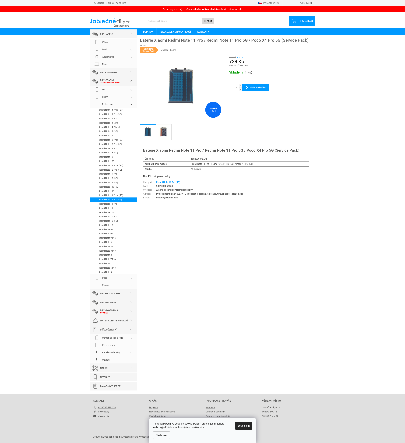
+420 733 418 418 (107, 407)
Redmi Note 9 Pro (107, 238)
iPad (104, 49)
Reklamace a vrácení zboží (162, 411)
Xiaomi (105, 285)
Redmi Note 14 (106, 135)
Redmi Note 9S (106, 233)
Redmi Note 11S (106, 191)
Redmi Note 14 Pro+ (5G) (111, 110)
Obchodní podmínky (215, 411)
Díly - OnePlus (108, 302)
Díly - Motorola (109, 310)
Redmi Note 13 (106, 157)
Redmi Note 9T (106, 229)
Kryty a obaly (108, 345)
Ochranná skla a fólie (112, 338)
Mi (103, 89)
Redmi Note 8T (106, 246)
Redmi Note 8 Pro (107, 251)
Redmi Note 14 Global (109, 127)
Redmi (105, 97)
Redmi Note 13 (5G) (108, 152)
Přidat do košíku (258, 87)
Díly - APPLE (106, 34)
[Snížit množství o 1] (240, 89)
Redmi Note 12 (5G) (108, 178)
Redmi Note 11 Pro (108, 204)
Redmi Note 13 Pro (108, 148)
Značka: (168, 50)
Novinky (105, 377)
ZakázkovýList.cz (110, 386)
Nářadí (104, 368)
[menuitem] (148, 31)
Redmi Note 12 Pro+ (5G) (111, 165)
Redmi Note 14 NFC (108, 123)
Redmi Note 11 (106, 208)
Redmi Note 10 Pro (108, 216)
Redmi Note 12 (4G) (108, 182)
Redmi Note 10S (106, 212)
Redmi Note (108, 104)
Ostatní (105, 360)
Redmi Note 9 (105, 242)
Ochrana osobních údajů (218, 416)
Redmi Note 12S (106, 161)
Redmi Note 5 (105, 272)
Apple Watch (108, 57)
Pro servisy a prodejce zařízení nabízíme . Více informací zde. (203, 9)
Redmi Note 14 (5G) (108, 131)
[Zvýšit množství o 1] (240, 86)
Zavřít (246, 102)
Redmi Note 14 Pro (108, 118)
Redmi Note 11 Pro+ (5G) (111, 195)
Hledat (208, 21)
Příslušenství (108, 329)
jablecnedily (103, 411)
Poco (104, 278)
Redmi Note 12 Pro (108, 174)
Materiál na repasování (114, 320)
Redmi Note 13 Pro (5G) (110, 144)
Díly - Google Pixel (111, 293)
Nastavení (161, 435)
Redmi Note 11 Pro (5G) (110, 199)
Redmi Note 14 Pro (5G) (110, 114)
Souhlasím (244, 425)
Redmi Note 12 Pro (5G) (110, 170)
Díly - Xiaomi (107, 80)
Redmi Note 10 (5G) (108, 221)
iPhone (105, 42)
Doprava (153, 407)
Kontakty (210, 407)
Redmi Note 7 (105, 263)
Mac (104, 64)
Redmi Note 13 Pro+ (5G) (111, 140)
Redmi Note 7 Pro (107, 259)
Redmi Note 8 (105, 255)
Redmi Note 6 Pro (107, 268)
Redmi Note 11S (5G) (109, 187)
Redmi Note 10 (106, 225)
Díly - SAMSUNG (108, 72)
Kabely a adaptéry (111, 352)
